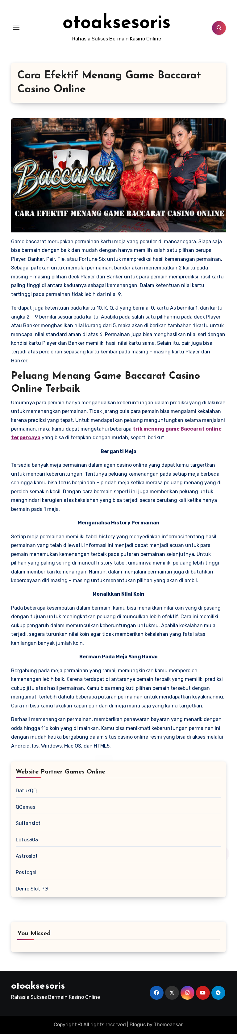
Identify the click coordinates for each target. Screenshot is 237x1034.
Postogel (26, 872)
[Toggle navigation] (16, 27)
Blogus (138, 1025)
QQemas (25, 807)
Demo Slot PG (32, 889)
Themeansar (168, 1025)
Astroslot (27, 856)
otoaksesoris (117, 23)
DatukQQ (26, 791)
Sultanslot (28, 823)
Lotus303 (27, 840)
